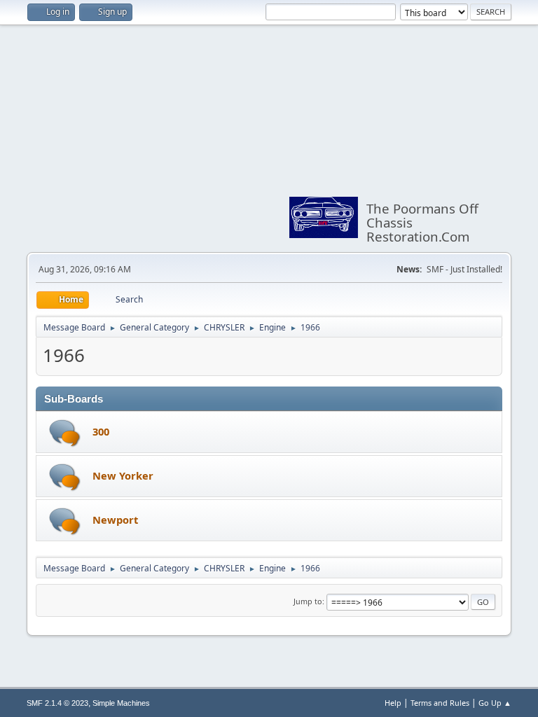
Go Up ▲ (494, 702)
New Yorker (122, 475)
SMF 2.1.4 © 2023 (57, 703)
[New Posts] (65, 433)
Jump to (308, 601)
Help (393, 702)
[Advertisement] (155, 139)
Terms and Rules (440, 702)
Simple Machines (121, 703)
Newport (115, 520)
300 (100, 431)
